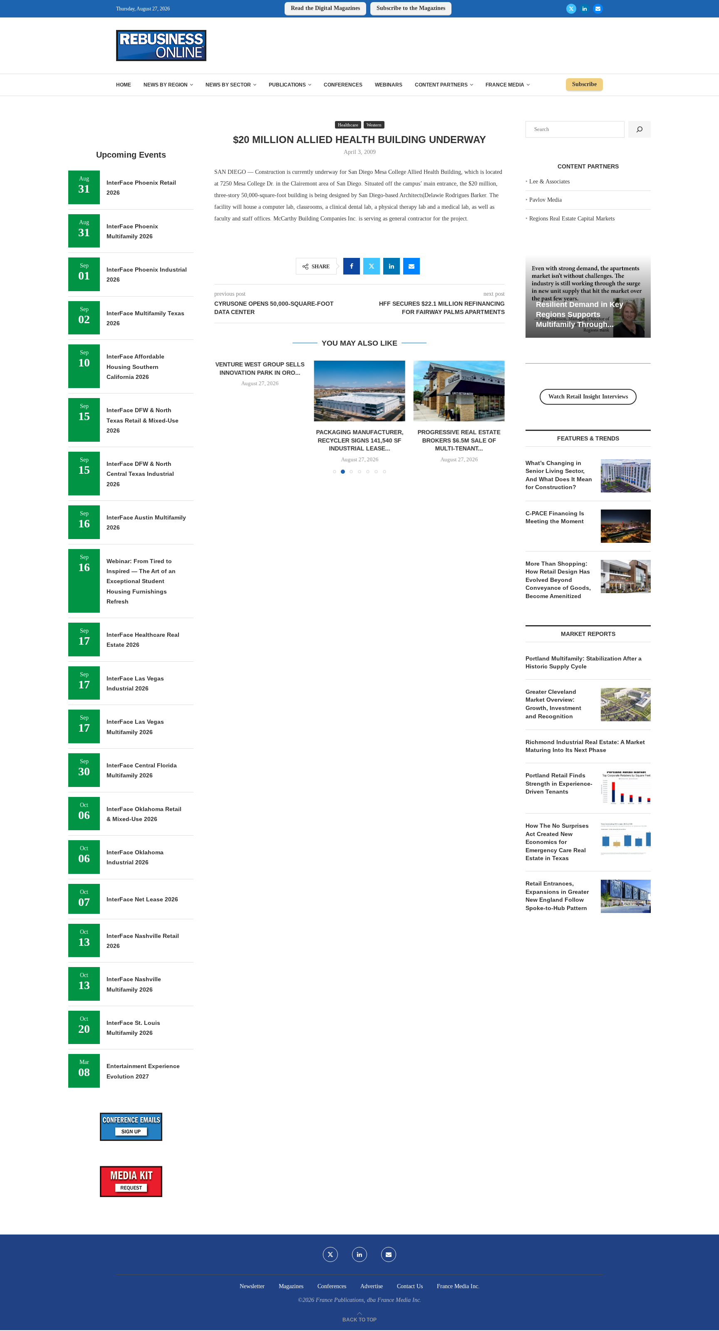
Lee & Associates (549, 181)
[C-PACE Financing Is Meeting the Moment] (626, 526)
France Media (505, 85)
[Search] (639, 129)
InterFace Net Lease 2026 (142, 899)
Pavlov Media (545, 200)
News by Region (166, 85)
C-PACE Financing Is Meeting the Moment (555, 517)
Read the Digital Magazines (325, 8)
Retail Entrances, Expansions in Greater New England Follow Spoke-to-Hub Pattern (557, 895)
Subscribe (584, 84)
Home (123, 85)
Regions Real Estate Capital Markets (572, 218)
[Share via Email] (411, 266)
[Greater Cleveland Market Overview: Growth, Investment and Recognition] (626, 704)
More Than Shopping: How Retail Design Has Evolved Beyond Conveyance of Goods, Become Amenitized (558, 579)
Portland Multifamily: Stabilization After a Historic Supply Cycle (584, 662)
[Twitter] (571, 9)
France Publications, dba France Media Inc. (368, 1300)
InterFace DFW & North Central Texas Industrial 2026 (140, 473)
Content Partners (441, 85)
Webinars (388, 85)
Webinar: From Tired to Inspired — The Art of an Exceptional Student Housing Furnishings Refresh (141, 581)
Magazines (291, 1286)
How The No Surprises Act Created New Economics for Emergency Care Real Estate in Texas (557, 841)
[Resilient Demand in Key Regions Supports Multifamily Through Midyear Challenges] (588, 296)
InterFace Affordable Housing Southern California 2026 (135, 366)
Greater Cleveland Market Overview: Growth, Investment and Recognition (553, 704)
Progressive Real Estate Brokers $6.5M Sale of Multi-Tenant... (459, 440)
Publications (287, 85)
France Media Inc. (458, 1286)
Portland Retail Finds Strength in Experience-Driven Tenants (559, 783)
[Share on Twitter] (371, 266)
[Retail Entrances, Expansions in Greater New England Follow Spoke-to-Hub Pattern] (626, 896)
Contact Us (410, 1286)
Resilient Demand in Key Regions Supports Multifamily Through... (579, 314)
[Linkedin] (585, 9)
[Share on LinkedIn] (391, 266)
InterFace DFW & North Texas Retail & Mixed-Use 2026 (143, 420)
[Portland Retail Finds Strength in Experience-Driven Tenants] (626, 788)
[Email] (598, 9)
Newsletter (252, 1286)
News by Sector (228, 85)
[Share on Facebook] (351, 266)
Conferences (343, 85)
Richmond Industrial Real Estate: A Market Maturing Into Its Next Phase (585, 746)
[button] (225, 417)
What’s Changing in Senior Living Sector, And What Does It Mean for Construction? (559, 475)
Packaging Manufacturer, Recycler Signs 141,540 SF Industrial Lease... (359, 440)
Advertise (371, 1286)
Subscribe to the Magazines (411, 8)
